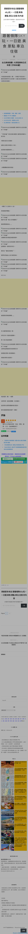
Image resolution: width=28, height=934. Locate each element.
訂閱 (22, 26)
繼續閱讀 (14, 30)
